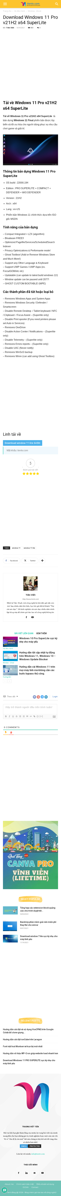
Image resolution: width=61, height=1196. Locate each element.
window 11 (16, 548)
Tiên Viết (10, 28)
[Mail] (34, 1173)
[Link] (34, 716)
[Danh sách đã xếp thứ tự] (20, 716)
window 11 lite (29, 548)
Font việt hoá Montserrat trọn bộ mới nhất (22, 1046)
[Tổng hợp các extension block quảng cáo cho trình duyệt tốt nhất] (10, 910)
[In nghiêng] (9, 716)
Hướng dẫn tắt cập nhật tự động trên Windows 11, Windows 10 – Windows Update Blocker (37, 656)
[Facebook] (27, 617)
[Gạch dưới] (13, 716)
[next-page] (9, 681)
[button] (5, 4)
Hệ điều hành (19, 11)
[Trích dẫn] (27, 716)
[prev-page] (5, 681)
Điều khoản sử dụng (45, 1184)
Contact (34, 1187)
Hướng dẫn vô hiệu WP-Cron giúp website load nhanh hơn (30, 1053)
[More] (42, 561)
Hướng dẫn (7, 677)
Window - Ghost (34, 11)
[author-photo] (30, 590)
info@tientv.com (38, 1154)
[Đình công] (16, 716)
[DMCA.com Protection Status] (30, 1147)
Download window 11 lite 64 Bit (22, 443)
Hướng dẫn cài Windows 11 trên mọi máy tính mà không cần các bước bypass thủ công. (37, 670)
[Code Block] (30, 716)
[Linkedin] (26, 1173)
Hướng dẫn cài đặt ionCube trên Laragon (22, 1039)
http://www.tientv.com (30, 599)
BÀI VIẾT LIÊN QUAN (24, 633)
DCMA (26, 1187)
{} (38, 716)
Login (55, 696)
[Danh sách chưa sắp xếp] (23, 716)
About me (9, 1184)
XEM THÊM (41, 633)
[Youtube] (33, 617)
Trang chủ (7, 11)
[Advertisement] (30, 61)
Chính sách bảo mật (25, 1184)
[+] (41, 716)
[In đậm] (6, 716)
